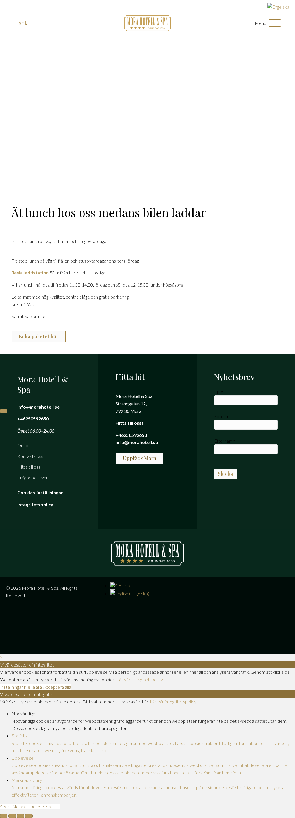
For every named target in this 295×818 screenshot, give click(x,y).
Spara (6, 806)
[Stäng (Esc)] (29, 816)
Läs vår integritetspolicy (139, 679)
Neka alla (33, 687)
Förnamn (223, 416)
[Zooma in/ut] (3, 816)
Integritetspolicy (35, 504)
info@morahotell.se (38, 406)
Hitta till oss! (129, 423)
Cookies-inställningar (40, 492)
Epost (220, 391)
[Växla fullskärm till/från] (12, 816)
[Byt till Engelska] (278, 7)
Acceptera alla (57, 687)
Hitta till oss (28, 466)
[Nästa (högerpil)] (3, 411)
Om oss (24, 445)
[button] (24, 23)
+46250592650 (33, 418)
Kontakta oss (30, 456)
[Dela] (20, 816)
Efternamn (224, 440)
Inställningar (12, 687)
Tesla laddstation (30, 272)
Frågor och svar (32, 477)
